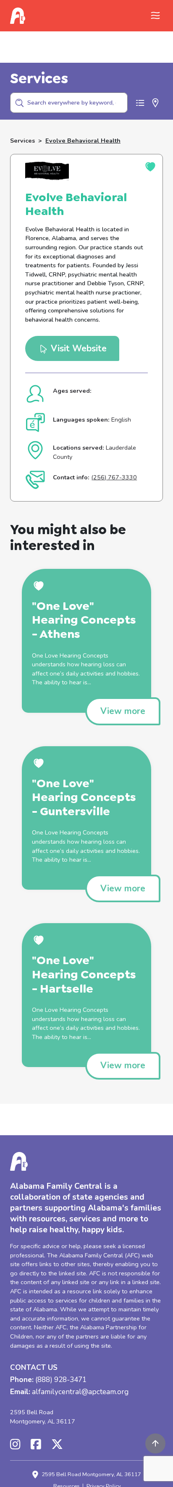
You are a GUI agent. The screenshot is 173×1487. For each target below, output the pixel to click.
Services (22, 140)
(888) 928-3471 (60, 1380)
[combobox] (69, 102)
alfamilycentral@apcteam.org (80, 1392)
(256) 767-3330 (114, 477)
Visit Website (77, 348)
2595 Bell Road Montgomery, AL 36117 (42, 1417)
